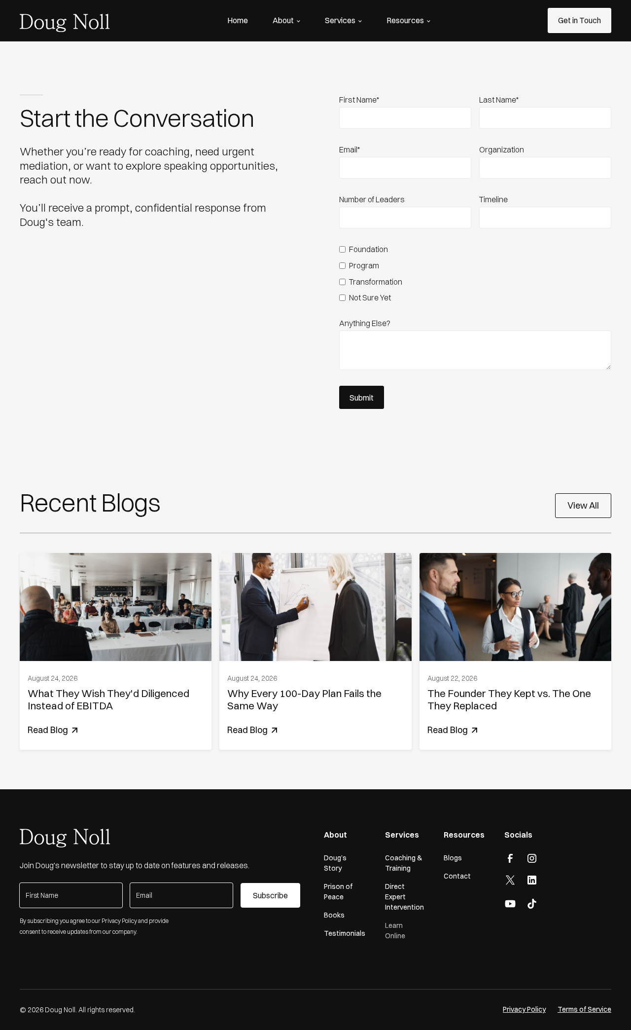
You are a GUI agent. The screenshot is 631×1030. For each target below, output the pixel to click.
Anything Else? (364, 323)
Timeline (493, 199)
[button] (286, 20)
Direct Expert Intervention (404, 897)
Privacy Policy (524, 1009)
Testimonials (344, 933)
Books (334, 915)
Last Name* (499, 100)
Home (237, 20)
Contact (457, 876)
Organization (501, 149)
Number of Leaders (372, 199)
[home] (65, 21)
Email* (349, 149)
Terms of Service (584, 1009)
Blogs (453, 857)
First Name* (359, 100)
